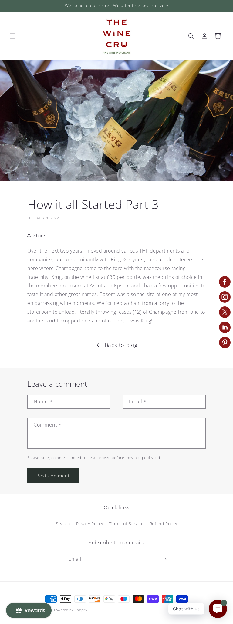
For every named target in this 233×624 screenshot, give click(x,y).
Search (63, 524)
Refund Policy (163, 524)
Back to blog (121, 344)
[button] (12, 36)
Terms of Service (126, 524)
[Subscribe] (164, 559)
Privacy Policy (89, 524)
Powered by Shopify (70, 610)
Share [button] (39, 235)
